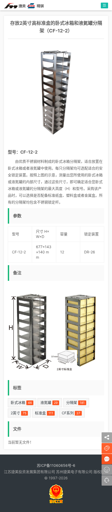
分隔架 (75, 402)
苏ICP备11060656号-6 (56, 465)
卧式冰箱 (21, 402)
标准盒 (44, 413)
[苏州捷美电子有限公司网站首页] (24, 5)
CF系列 (71, 413)
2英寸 (18, 413)
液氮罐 (49, 402)
